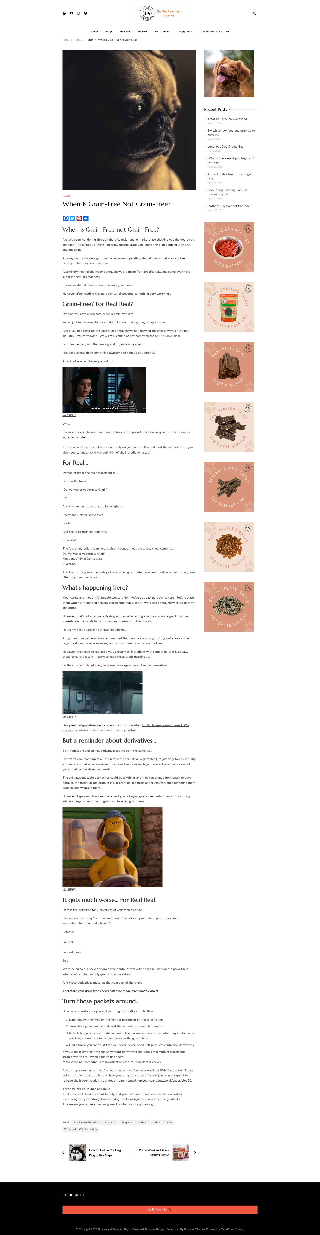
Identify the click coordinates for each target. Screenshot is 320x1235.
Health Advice (163, 1122)
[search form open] (254, 13)
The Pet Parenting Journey (81, 1129)
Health (142, 31)
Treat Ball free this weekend (227, 119)
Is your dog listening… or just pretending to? (227, 192)
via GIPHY (69, 415)
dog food (111, 1122)
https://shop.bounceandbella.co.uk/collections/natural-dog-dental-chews (111, 1062)
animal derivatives (103, 751)
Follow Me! (160, 1210)
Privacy (240, 1229)
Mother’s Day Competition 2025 (230, 206)
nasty (100, 657)
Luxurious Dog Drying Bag (226, 147)
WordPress (228, 1229)
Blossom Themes (194, 1229)
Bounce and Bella (108, 1229)
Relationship (162, 31)
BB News (125, 31)
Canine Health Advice (87, 1122)
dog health (128, 1122)
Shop (108, 31)
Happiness (185, 31)
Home (94, 31)
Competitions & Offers (215, 31)
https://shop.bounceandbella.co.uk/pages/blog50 (158, 1081)
